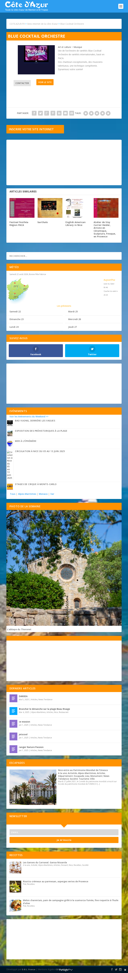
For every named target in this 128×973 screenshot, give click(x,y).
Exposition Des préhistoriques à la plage (41, 430)
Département (65, 775)
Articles (34, 699)
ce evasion (24, 721)
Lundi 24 (14, 326)
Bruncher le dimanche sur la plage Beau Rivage (44, 708)
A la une (62, 773)
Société (74, 778)
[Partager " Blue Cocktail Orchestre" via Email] (65, 113)
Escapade (79, 775)
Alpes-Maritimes (27, 493)
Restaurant (63, 712)
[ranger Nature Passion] (13, 749)
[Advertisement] (64, 162)
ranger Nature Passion (31, 747)
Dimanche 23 (17, 319)
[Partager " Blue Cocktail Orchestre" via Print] (72, 113)
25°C (15, 286)
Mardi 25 (73, 311)
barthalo (43, 222)
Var (52, 493)
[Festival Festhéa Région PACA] (22, 208)
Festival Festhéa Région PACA (19, 223)
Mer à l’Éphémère (25, 440)
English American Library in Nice (76, 223)
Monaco (43, 493)
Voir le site (45, 82)
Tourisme (84, 778)
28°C (15, 296)
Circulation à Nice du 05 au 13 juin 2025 (40, 451)
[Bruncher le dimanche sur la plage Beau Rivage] (13, 711)
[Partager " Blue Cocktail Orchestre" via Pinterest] (53, 113)
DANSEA (23, 696)
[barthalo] (50, 208)
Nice (56, 712)
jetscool (23, 734)
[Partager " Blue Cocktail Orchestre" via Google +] (47, 113)
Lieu (87, 775)
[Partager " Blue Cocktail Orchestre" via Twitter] (40, 113)
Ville (92, 778)
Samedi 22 (15, 311)
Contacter (22, 83)
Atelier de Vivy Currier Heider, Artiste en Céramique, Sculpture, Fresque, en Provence (105, 229)
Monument (96, 775)
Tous (13, 493)
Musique (78, 47)
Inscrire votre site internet (31, 129)
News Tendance (45, 699)
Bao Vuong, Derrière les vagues (35, 420)
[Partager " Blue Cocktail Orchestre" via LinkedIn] (59, 113)
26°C (25, 288)
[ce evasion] (13, 724)
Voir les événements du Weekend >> (29, 416)
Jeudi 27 (72, 326)
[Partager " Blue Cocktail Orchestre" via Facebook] (34, 113)
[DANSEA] (13, 698)
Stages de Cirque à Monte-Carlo (36, 484)
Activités (72, 773)
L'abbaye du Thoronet (19, 629)
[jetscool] (13, 736)
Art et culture (64, 47)
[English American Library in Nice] (78, 208)
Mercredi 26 (74, 319)
